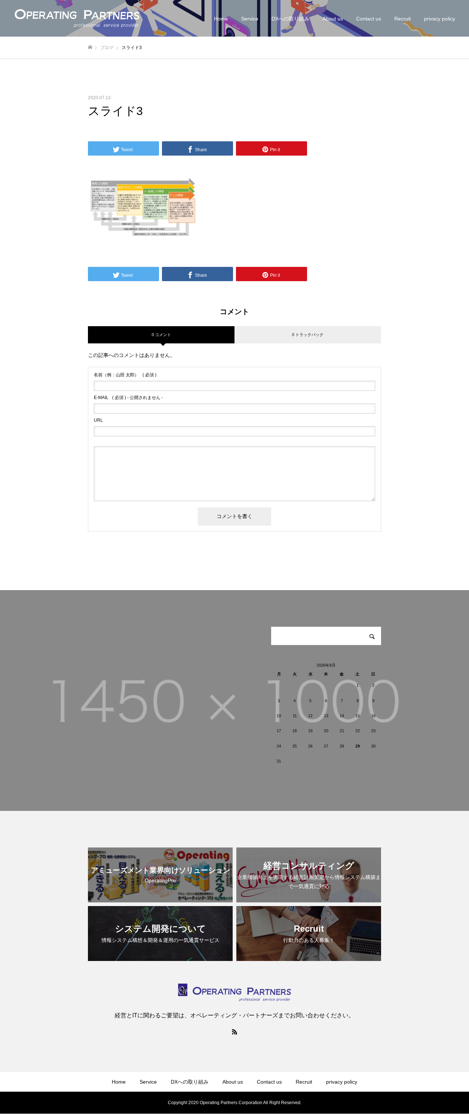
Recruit (402, 19)
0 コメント (161, 334)
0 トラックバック (308, 334)
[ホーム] (90, 47)
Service (249, 19)
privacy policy (439, 19)
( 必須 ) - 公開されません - (128, 397)
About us (332, 19)
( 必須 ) (125, 375)
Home (221, 19)
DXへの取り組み (290, 19)
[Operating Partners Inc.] (77, 18)
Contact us (368, 19)
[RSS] (234, 1031)
